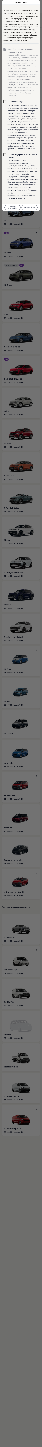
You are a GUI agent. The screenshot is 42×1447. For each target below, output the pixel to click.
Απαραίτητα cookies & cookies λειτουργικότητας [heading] (20, 50)
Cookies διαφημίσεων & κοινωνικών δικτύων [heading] (22, 156)
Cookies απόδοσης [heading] (15, 101)
